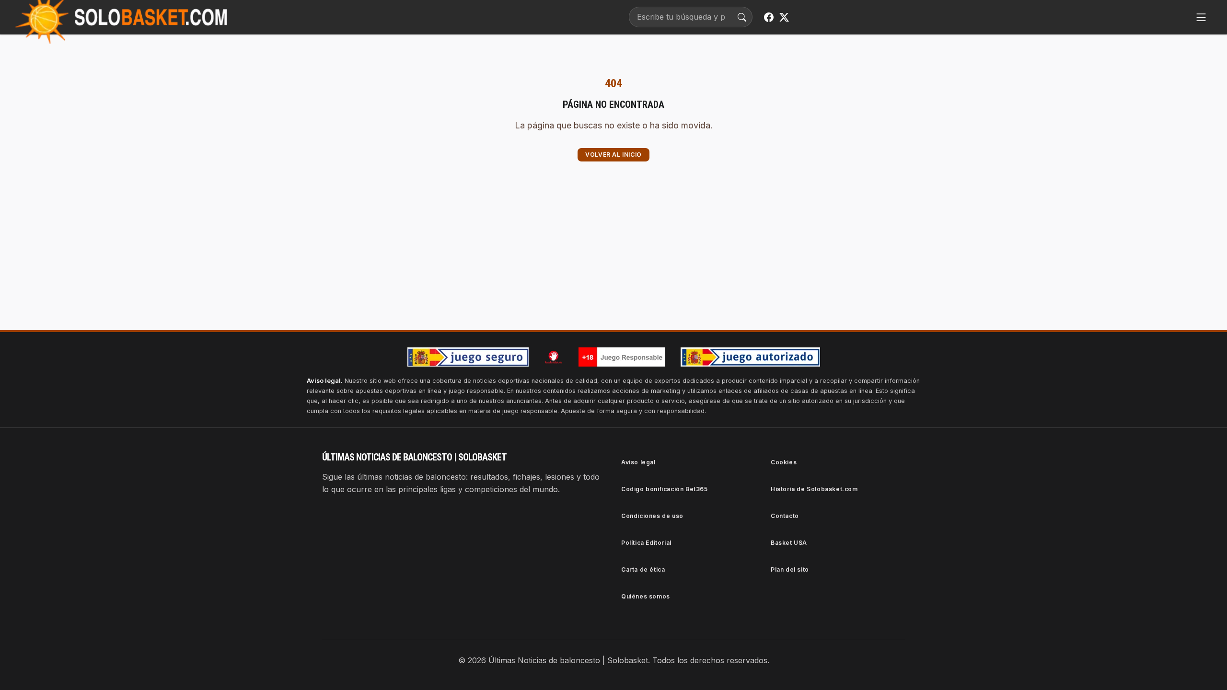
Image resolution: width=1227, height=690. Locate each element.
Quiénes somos (645, 596)
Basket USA (789, 542)
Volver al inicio (613, 154)
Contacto (785, 515)
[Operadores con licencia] (750, 357)
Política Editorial (646, 542)
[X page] (784, 17)
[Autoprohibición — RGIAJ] (553, 357)
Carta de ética (643, 569)
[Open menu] (1201, 17)
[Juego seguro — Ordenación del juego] (468, 357)
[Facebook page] (769, 17)
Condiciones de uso (652, 515)
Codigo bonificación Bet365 (664, 489)
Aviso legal (638, 462)
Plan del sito (790, 569)
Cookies (784, 462)
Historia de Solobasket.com (814, 489)
